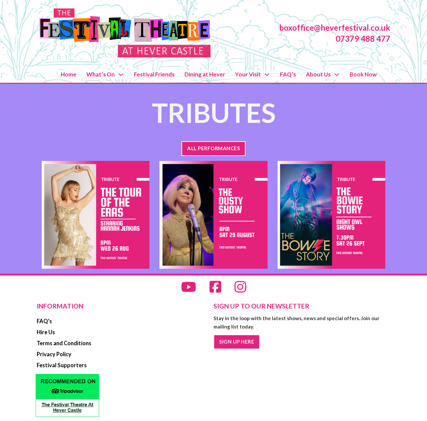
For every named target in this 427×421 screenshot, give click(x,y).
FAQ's (44, 321)
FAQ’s (288, 74)
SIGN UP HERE (236, 342)
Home (68, 74)
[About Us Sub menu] (337, 74)
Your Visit (248, 74)
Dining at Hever (204, 74)
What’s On (100, 74)
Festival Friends (154, 74)
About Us (318, 74)
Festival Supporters (62, 365)
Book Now (363, 74)
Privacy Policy (54, 354)
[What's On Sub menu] (121, 74)
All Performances (213, 148)
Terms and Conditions (64, 343)
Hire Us (46, 332)
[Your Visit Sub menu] (267, 74)
